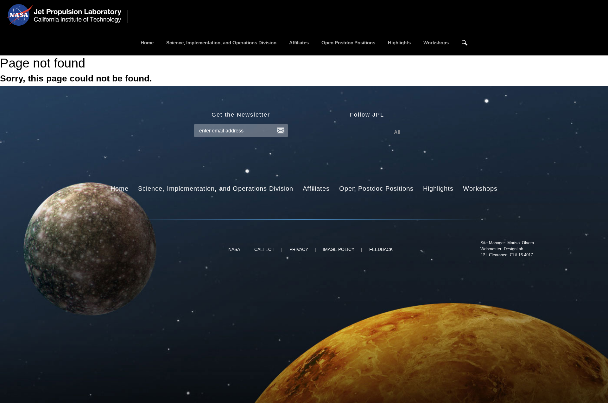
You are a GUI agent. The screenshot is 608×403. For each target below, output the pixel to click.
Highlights (399, 42)
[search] (464, 43)
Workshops (436, 42)
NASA (234, 249)
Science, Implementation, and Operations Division (221, 42)
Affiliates (299, 42)
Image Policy (338, 249)
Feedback (381, 249)
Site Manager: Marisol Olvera (507, 242)
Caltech (264, 249)
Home (147, 42)
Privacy (298, 249)
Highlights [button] (438, 188)
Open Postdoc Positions (348, 42)
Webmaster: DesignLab (501, 248)
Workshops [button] (480, 188)
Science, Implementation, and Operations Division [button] (215, 188)
